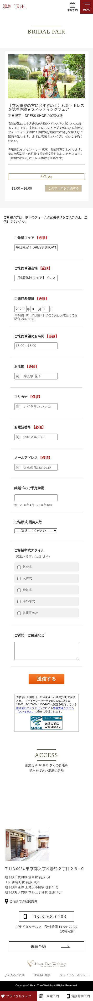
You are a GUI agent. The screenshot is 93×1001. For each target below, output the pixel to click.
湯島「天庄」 (16, 6)
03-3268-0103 (50, 916)
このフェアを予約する (63, 188)
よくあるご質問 (15, 975)
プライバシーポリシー (74, 975)
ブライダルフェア (18, 996)
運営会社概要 (42, 975)
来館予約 (72, 10)
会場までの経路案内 (23, 901)
